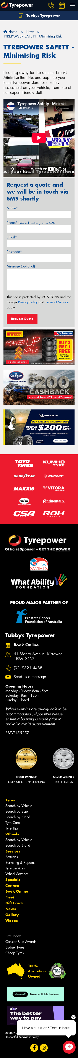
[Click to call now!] (51, 5)
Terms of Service (56, 302)
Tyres (10, 800)
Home (12, 31)
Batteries (11, 857)
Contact (12, 885)
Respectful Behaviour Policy (22, 1037)
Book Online (16, 891)
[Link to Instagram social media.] (44, 1048)
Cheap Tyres (14, 953)
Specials (12, 879)
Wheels (12, 834)
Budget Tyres (14, 947)
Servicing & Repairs (19, 862)
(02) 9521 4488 (28, 667)
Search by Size (16, 811)
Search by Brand (17, 817)
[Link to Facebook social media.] (34, 1048)
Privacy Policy (27, 302)
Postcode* (14, 251)
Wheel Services (16, 874)
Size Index (13, 936)
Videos (11, 920)
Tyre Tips (11, 828)
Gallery (12, 914)
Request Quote (22, 319)
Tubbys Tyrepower (42, 15)
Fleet (9, 897)
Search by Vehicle (18, 806)
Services (12, 851)
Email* (12, 237)
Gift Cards (14, 903)
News (10, 908)
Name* (12, 208)
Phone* (31, 222)
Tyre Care (12, 822)
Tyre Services (15, 868)
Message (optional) (21, 266)
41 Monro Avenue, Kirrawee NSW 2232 (38, 657)
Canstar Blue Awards (20, 941)
